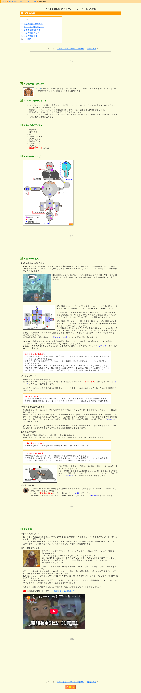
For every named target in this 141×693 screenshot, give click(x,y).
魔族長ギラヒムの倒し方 (64, 591)
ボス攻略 (27, 39)
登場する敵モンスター (33, 30)
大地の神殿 (91, 49)
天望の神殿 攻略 (30, 36)
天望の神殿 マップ (31, 33)
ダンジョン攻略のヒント (34, 27)
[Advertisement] (62, 68)
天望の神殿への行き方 (33, 24)
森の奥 (38, 88)
